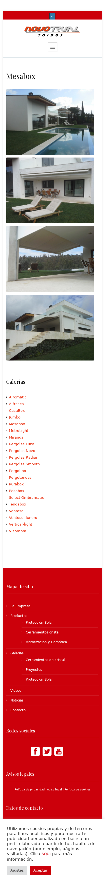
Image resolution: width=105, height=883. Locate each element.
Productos (18, 616)
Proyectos (34, 670)
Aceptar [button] (40, 870)
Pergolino (17, 471)
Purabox (16, 484)
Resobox (16, 491)
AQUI (46, 854)
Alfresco (16, 404)
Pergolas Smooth (24, 464)
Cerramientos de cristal (45, 660)
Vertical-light (20, 524)
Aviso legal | (55, 789)
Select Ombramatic (26, 497)
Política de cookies (77, 789)
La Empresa (20, 606)
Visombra (17, 531)
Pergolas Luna (21, 444)
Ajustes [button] (17, 870)
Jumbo (14, 417)
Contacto (17, 710)
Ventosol (17, 511)
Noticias (17, 700)
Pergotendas (20, 477)
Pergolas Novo (22, 451)
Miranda (16, 437)
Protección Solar (39, 623)
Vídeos (15, 691)
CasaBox (17, 410)
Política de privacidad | (31, 789)
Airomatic (18, 397)
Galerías (17, 653)
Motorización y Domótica (46, 642)
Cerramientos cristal (42, 632)
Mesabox (17, 424)
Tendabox (17, 504)
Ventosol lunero (23, 518)
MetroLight (18, 431)
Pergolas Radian (23, 457)
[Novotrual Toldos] (52, 31)
